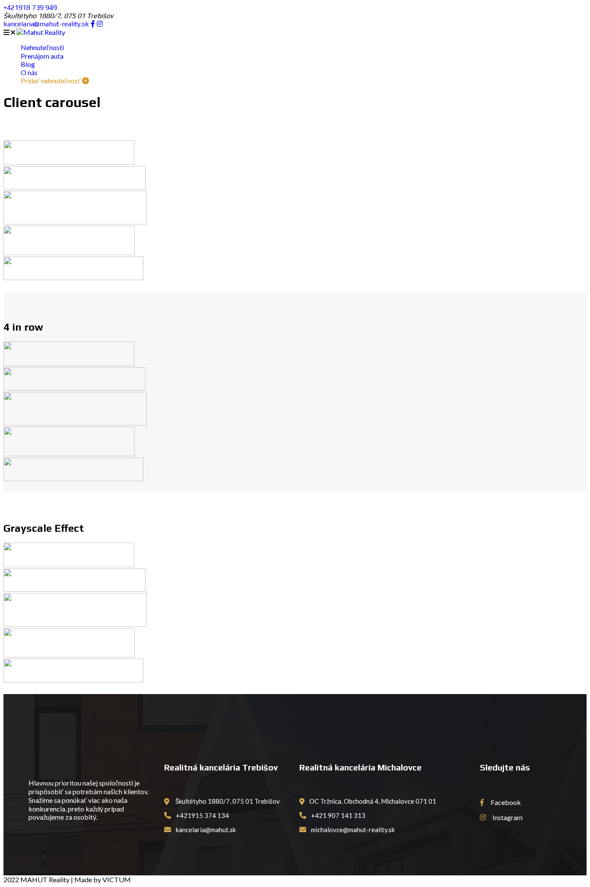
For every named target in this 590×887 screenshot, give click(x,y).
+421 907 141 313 (337, 815)
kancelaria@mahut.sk (205, 829)
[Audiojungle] (68, 162)
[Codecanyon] (74, 187)
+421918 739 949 (30, 7)
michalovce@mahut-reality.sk (352, 829)
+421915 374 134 (201, 815)
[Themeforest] (73, 277)
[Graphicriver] (75, 222)
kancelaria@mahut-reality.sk (47, 24)
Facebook (505, 802)
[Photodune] (69, 252)
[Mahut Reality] (40, 32)
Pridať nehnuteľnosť (51, 80)
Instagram (507, 817)
